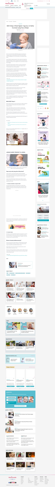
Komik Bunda (13, 7)
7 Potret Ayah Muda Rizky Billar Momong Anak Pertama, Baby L (17, 255)
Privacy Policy (41, 481)
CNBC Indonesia (47, 480)
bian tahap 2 (28, 273)
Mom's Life (22, 481)
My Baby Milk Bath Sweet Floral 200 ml (29, 380)
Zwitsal (17, 379)
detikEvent (35, 481)
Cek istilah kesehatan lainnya (42, 220)
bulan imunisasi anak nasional (20, 273)
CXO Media (46, 483)
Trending (17, 7)
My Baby (27, 379)
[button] (33, 311)
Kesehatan (14, 21)
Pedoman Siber (42, 479)
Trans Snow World (36, 483)
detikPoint (35, 482)
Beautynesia (46, 481)
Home (7, 21)
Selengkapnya (33, 355)
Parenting (10, 21)
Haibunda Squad (40, 89)
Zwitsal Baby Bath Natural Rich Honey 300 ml (19, 380)
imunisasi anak (12, 273)
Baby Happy (8, 379)
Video (20, 7)
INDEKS (36, 5)
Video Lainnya (32, 320)
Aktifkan (31, 8)
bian (7, 273)
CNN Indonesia (46, 479)
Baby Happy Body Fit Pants (10, 380)
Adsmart (35, 480)
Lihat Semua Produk (32, 367)
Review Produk (30, 482)
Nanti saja (28, 8)
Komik (21, 483)
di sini (21, 128)
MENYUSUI (12, 5)
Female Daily (46, 482)
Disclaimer (41, 480)
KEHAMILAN (7, 5)
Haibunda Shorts (7, 7)
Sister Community (45, 89)
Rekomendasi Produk (30, 481)
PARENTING (16, 5)
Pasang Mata (36, 479)
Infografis (29, 480)
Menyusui (22, 479)
